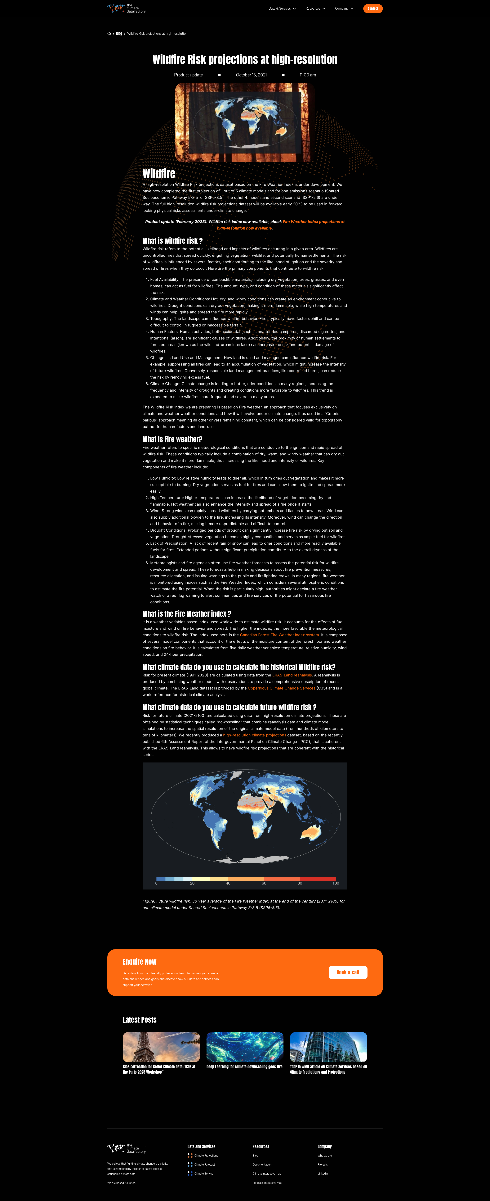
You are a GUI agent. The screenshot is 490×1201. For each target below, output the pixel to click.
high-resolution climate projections (254, 735)
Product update (188, 75)
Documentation (262, 1165)
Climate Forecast (204, 1165)
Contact (373, 8)
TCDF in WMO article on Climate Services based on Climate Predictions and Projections (328, 1069)
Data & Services (280, 8)
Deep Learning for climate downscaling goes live (245, 1067)
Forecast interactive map (267, 1183)
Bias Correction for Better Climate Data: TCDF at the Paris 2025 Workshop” (159, 1069)
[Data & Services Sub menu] (294, 8)
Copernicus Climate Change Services (281, 688)
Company (341, 8)
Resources (313, 8)
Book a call (348, 972)
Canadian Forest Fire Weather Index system (279, 635)
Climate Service (203, 1174)
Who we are (325, 1156)
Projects (323, 1165)
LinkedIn (323, 1174)
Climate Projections (206, 1156)
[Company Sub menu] (352, 8)
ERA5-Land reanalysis (292, 675)
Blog (119, 33)
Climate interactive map (267, 1174)
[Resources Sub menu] (324, 8)
